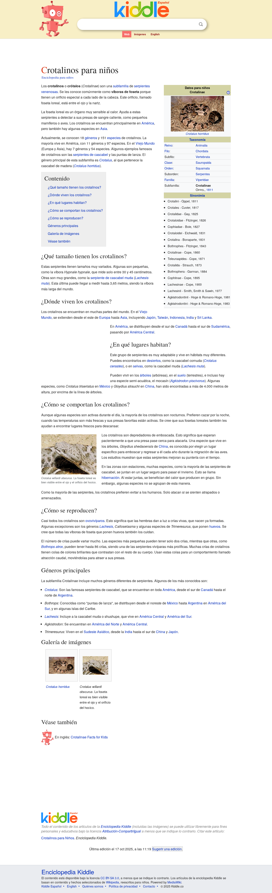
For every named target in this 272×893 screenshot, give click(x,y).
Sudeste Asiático (96, 631)
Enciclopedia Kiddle (116, 826)
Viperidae (202, 179)
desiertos (154, 360)
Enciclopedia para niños (58, 77)
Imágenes (140, 34)
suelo (181, 375)
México (104, 386)
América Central (142, 332)
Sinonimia (197, 195)
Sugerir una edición (167, 848)
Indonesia (177, 317)
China (149, 386)
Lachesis (106, 526)
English (155, 34)
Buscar (201, 24)
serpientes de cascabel (90, 154)
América (148, 123)
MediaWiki (174, 882)
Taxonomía (197, 139)
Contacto (149, 886)
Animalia (201, 145)
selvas (138, 366)
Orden (168, 168)
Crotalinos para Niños (57, 837)
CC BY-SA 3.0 (110, 878)
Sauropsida (203, 162)
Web (126, 34)
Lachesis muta (193, 366)
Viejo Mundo (145, 143)
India (190, 317)
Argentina (65, 595)
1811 (209, 189)
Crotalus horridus (197, 134)
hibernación (110, 477)
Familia (169, 179)
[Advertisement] (135, 50)
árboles (145, 375)
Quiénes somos (92, 886)
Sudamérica (220, 326)
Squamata (203, 168)
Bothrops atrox (52, 546)
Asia (103, 128)
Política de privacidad (123, 886)
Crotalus (105, 160)
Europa (104, 317)
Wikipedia (112, 882)
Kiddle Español (51, 886)
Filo (166, 151)
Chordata (202, 151)
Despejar (192, 24)
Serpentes (203, 174)
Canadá (181, 326)
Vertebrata (203, 156)
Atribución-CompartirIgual (121, 831)
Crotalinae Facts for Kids (89, 737)
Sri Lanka (204, 317)
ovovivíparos (95, 520)
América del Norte (105, 624)
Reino (168, 145)
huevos (214, 526)
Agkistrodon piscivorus (187, 380)
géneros (91, 137)
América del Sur (179, 616)
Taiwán (162, 317)
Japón (151, 317)
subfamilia (121, 85)
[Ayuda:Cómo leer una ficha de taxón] (228, 92)
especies (114, 137)
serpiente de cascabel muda (112, 277)
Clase (168, 162)
